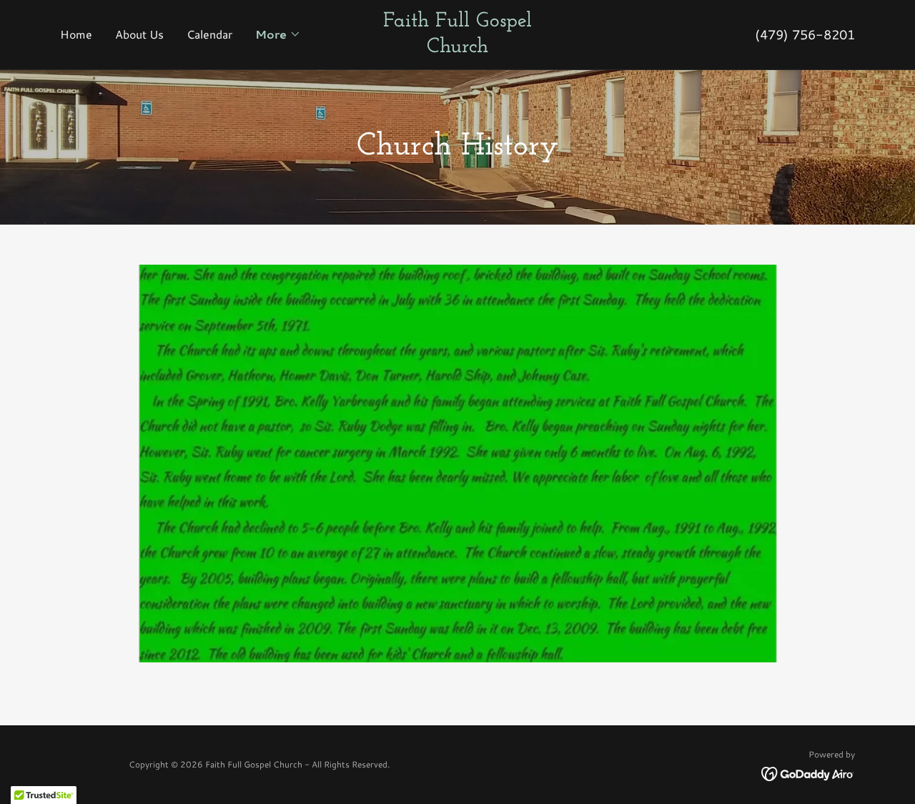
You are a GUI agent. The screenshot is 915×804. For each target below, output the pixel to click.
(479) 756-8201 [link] (805, 34)
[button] (278, 34)
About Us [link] (139, 34)
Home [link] (76, 34)
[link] (457, 47)
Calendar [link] (209, 34)
